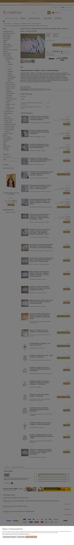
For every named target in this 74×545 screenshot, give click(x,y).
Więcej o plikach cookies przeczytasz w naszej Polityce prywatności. (15, 534)
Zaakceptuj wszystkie (31, 536)
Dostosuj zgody (21, 536)
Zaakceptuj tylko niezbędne (9, 536)
